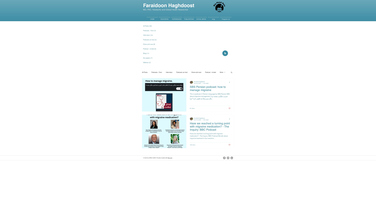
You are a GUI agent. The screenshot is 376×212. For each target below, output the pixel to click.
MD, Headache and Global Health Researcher (165, 9)
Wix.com (170, 158)
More (221, 72)
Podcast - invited (210, 72)
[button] (231, 73)
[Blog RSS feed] (225, 53)
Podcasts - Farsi (156, 72)
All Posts (145, 72)
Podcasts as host (182, 72)
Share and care (196, 72)
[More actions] (230, 82)
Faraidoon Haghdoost (168, 5)
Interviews (169, 72)
